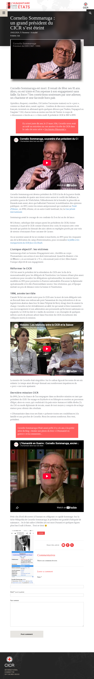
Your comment (14, 600)
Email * (17, 592)
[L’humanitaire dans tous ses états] (47, 5)
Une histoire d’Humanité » (55, 129)
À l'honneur (24, 32)
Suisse (41, 533)
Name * (39, 577)
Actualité (34, 32)
